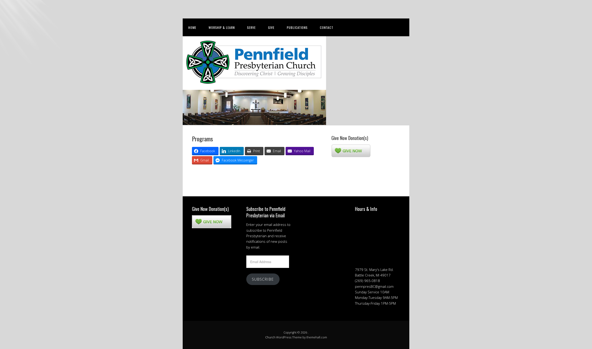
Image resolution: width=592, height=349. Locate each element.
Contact (326, 27)
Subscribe (263, 279)
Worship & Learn (222, 27)
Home (192, 27)
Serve (251, 27)
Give (271, 27)
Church (270, 337)
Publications (297, 27)
